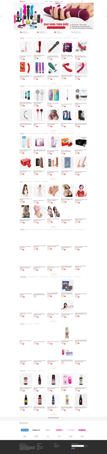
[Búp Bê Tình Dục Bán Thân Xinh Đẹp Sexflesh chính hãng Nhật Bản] (67, 211)
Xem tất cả (53, 83)
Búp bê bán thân (37, 181)
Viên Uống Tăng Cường (53, 276)
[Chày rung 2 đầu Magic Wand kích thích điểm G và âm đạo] (81, 68)
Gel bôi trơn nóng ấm (49, 229)
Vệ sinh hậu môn (44, 85)
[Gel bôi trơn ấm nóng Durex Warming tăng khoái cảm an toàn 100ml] (26, 258)
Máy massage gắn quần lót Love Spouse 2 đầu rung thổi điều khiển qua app (81, 56)
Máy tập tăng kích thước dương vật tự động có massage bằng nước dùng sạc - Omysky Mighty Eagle (26, 103)
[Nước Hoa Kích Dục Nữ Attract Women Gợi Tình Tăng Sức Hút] (67, 332)
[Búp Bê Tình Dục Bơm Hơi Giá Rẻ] (39, 190)
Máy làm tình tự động (58, 37)
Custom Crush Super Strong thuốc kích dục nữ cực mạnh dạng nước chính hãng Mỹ (81, 341)
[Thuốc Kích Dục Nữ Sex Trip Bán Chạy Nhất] (26, 332)
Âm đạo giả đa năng (58, 85)
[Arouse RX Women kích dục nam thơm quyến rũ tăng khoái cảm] (53, 379)
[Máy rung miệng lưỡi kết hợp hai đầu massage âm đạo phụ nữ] (39, 47)
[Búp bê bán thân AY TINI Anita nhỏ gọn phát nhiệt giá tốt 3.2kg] (39, 211)
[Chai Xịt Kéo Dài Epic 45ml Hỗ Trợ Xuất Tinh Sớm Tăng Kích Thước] (67, 306)
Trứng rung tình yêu (29, 37)
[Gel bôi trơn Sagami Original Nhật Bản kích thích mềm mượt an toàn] (53, 238)
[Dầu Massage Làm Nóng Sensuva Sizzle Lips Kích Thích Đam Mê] (81, 238)
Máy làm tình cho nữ (67, 37)
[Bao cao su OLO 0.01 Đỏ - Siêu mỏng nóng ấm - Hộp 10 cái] (26, 162)
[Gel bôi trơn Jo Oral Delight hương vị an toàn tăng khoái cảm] (39, 258)
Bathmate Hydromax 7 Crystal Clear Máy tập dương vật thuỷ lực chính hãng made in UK (81, 124)
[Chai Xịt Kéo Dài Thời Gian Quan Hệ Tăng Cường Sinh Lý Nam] (39, 306)
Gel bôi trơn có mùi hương (39, 229)
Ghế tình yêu (50, 85)
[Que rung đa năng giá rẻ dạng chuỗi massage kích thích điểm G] (39, 68)
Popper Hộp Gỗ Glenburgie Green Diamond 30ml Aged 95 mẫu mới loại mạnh (39, 294)
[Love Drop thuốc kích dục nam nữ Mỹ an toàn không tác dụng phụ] (39, 352)
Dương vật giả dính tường (39, 37)
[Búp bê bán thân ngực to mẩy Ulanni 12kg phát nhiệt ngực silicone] (26, 211)
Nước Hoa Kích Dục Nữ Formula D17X (39, 341)
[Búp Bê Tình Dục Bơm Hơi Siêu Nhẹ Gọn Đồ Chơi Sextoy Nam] (81, 190)
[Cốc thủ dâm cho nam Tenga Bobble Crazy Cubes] (53, 95)
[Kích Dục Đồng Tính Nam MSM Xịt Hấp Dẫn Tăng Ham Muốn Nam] (26, 399)
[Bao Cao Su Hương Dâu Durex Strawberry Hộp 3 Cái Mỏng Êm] (67, 142)
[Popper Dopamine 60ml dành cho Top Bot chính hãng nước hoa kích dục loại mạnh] (81, 306)
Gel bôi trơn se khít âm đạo (68, 229)
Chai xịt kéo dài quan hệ (43, 276)
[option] (53, 16)
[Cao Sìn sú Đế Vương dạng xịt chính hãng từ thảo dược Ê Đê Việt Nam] (53, 285)
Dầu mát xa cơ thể (29, 229)
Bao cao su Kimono (36, 133)
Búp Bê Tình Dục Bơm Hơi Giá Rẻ (38, 200)
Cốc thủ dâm (28, 85)
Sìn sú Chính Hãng (62, 276)
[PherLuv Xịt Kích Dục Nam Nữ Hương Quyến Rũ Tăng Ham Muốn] (81, 352)
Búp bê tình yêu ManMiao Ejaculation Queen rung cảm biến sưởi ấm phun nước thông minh (67, 199)
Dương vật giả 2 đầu (48, 37)
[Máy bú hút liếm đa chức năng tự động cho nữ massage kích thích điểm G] (53, 68)
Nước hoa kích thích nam (31, 370)
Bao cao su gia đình (69, 133)
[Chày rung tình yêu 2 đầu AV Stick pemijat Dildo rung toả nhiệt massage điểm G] (53, 47)
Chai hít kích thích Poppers (32, 276)
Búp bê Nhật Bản (45, 181)
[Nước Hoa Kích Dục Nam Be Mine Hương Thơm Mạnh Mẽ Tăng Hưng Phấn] (81, 399)
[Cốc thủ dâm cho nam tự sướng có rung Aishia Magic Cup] (81, 95)
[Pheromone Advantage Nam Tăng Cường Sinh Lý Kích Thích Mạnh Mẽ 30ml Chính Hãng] (39, 399)
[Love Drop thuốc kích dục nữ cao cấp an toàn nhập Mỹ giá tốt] (26, 352)
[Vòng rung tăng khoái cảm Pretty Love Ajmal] (67, 115)
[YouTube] (74, 448)
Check (85, 445)
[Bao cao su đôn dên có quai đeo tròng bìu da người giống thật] (26, 142)
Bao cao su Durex (53, 133)
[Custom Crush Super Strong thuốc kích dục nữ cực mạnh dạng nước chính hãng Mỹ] (81, 332)
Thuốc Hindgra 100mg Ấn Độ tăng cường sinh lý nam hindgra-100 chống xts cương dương (67, 294)
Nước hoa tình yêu (29, 323)
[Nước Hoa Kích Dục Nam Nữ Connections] (53, 332)
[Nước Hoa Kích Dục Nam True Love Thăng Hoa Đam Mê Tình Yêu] (53, 399)
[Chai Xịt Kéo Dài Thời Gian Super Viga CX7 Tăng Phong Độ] (53, 306)
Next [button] (106, 16)
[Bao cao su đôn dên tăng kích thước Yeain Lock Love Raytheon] (39, 162)
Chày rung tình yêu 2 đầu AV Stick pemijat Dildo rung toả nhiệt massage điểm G (53, 56)
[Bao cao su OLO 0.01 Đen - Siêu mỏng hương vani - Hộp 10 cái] (81, 142)
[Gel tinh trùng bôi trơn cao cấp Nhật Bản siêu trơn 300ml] (39, 238)
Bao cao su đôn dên (61, 133)
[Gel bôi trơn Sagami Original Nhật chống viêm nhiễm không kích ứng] (67, 258)
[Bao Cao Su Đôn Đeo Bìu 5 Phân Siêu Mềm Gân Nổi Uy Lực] (81, 162)
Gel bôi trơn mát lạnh (58, 229)
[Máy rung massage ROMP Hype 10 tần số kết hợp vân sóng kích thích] (26, 68)
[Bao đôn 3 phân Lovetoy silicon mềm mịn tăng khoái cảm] (53, 162)
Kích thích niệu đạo (35, 85)
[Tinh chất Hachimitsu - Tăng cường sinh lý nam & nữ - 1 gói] (26, 306)
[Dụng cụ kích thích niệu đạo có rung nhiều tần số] (39, 115)
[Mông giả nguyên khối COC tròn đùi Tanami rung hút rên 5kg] (53, 115)
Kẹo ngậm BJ (69, 276)
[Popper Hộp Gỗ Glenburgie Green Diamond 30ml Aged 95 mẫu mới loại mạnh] (39, 285)
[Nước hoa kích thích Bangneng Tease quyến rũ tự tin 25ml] (67, 379)
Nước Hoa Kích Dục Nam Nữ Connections (53, 341)
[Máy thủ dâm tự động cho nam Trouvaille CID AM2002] (39, 95)
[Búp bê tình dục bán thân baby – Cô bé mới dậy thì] (26, 190)
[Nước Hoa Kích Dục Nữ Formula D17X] (39, 332)
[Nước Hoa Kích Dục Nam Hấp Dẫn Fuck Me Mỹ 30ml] (39, 379)
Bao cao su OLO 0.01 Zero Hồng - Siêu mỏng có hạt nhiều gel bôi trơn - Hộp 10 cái (39, 150)
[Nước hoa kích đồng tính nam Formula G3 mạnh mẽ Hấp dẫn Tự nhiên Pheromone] (81, 379)
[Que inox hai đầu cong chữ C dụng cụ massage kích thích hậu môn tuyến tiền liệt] (26, 115)
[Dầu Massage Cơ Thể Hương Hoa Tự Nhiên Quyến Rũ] (26, 238)
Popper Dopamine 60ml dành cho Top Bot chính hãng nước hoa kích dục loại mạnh (81, 314)
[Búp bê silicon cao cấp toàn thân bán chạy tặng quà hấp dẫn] (81, 211)
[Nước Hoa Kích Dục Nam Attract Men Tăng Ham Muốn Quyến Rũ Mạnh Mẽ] (67, 399)
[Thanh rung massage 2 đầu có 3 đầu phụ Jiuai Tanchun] (26, 47)
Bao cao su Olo (28, 133)
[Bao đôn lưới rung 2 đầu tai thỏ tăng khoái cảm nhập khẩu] (53, 142)
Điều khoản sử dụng (40, 446)
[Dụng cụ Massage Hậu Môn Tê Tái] (67, 95)
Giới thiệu (38, 445)
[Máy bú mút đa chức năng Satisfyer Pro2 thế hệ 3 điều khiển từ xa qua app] (67, 47)
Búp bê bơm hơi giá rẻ (28, 181)
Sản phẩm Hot (56, 446)
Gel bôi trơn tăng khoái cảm (79, 229)
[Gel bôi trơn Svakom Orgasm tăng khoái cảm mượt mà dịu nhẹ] (53, 258)
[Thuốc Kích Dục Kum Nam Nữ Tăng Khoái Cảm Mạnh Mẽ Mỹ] (53, 352)
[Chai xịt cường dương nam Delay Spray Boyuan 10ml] (26, 285)
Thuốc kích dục (37, 323)
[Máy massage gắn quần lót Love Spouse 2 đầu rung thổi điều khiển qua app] (81, 47)
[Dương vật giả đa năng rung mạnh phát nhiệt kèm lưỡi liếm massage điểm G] (67, 68)
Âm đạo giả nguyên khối (68, 85)
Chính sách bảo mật (40, 448)
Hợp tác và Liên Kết (57, 445)
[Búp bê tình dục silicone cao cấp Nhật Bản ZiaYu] (53, 211)
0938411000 (78, 31)
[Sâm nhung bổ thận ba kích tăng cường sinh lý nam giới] (81, 285)
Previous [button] (1, 16)
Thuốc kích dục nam (40, 370)
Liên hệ (38, 449)
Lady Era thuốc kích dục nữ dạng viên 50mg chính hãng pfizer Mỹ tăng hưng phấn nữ (67, 361)
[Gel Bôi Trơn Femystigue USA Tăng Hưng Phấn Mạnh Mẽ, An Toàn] (67, 238)
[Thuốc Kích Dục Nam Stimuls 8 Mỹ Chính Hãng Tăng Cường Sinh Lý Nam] (26, 379)
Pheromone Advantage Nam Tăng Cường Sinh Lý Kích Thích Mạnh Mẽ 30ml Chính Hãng (39, 408)
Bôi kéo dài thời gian (77, 276)
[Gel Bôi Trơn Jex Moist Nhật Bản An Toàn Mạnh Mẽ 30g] (81, 258)
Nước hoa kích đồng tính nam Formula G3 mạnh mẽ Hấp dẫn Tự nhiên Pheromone (81, 388)
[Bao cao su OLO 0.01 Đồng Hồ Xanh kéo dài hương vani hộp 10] (67, 162)
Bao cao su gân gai (44, 133)
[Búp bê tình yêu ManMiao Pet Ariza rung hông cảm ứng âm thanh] (53, 190)
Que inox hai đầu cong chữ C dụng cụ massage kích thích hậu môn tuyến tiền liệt (26, 124)
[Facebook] (72, 448)
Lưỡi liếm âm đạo (75, 37)
